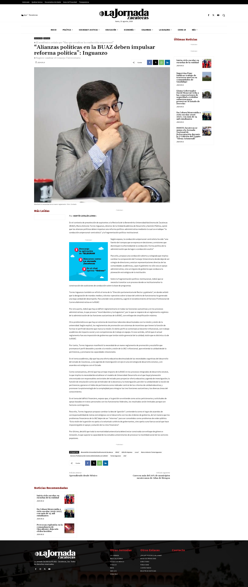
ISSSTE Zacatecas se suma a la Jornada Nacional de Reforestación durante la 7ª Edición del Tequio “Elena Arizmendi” (188, 133)
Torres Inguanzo (115, 456)
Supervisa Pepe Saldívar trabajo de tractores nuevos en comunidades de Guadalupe (186, 77)
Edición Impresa (127, 452)
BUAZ (117, 452)
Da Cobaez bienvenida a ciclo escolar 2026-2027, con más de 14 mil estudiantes (49, 512)
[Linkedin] (167, 62)
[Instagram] (40, 569)
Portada (47, 38)
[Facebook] (208, 15)
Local (136, 452)
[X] (213, 15)
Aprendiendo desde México (83, 475)
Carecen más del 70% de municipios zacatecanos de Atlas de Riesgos (151, 476)
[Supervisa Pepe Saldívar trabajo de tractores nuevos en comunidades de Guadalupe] (206, 76)
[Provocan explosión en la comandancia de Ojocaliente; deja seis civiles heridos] (69, 528)
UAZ (124, 456)
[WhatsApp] (161, 62)
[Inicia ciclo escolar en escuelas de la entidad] (69, 499)
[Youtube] (218, 15)
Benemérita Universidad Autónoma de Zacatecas (97, 452)
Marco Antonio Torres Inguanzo (151, 452)
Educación (38, 38)
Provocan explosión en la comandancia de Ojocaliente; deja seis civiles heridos (50, 528)
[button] (224, 15)
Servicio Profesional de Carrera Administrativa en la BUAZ (89, 456)
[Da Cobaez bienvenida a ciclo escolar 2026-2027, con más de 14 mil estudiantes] (69, 513)
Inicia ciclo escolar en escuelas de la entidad (48, 496)
